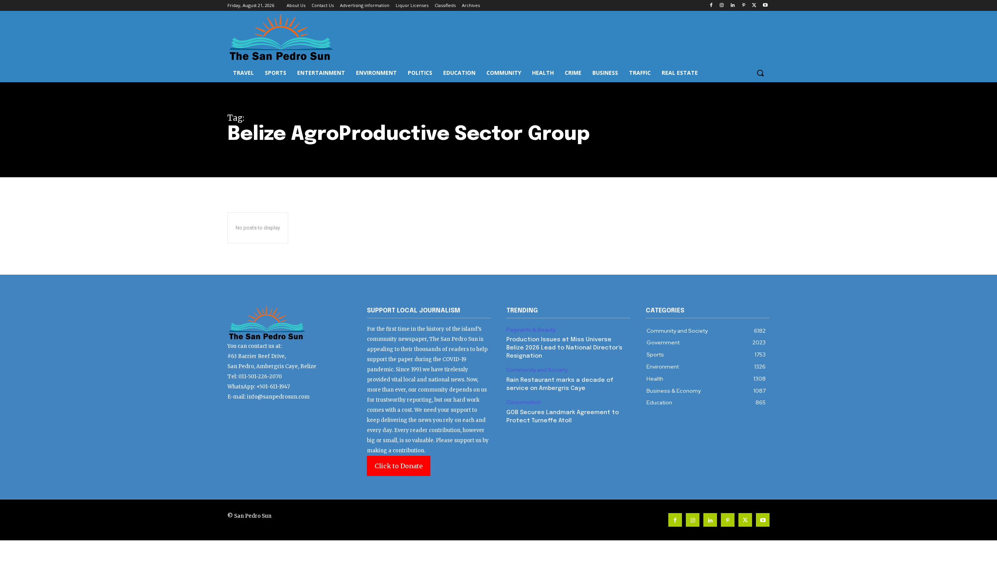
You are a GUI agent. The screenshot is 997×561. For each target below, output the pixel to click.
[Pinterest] (743, 5)
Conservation (523, 402)
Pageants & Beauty (530, 329)
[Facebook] (710, 5)
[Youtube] (765, 5)
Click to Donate (399, 466)
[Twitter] (754, 5)
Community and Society (536, 370)
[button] (760, 73)
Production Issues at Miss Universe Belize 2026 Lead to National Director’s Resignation (564, 348)
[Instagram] (721, 5)
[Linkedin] (732, 5)
